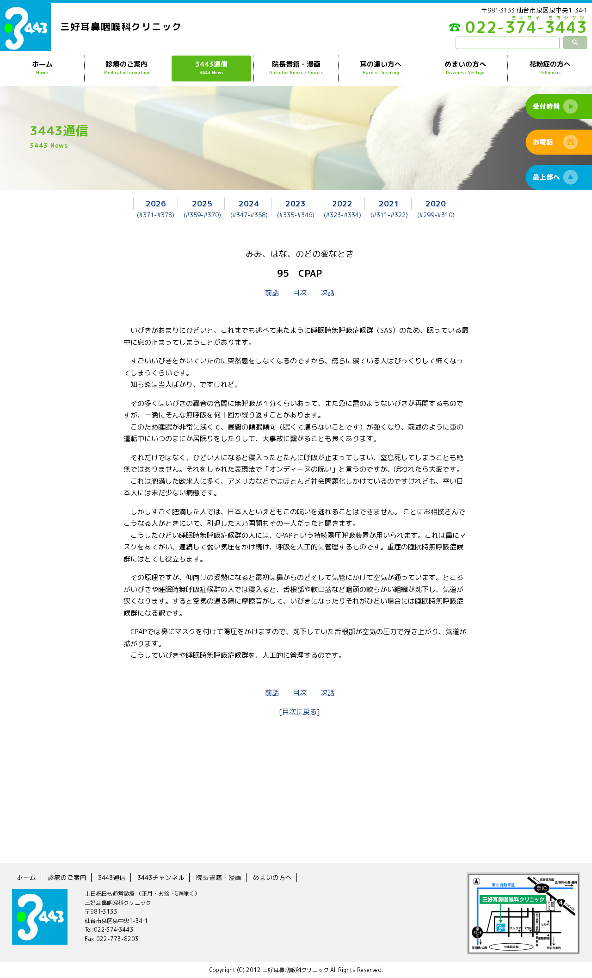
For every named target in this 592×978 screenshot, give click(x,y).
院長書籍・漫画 (296, 67)
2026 (156, 203)
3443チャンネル (161, 877)
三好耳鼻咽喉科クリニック (121, 26)
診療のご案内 (126, 67)
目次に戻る (299, 711)
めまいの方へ (465, 67)
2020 (436, 203)
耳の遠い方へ (380, 67)
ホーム (42, 67)
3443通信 (211, 67)
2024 (249, 203)
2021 (389, 203)
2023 (295, 203)
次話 (327, 293)
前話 (272, 293)
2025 (202, 203)
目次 (300, 293)
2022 (342, 203)
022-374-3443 (526, 29)
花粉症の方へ (550, 67)
